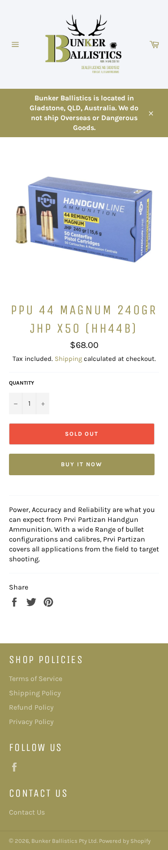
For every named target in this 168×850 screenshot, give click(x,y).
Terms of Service (35, 678)
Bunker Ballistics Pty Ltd (64, 840)
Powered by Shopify (125, 840)
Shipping (68, 359)
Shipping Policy (35, 693)
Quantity (21, 383)
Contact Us (27, 812)
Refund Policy (31, 707)
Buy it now (82, 464)
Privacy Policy (31, 721)
